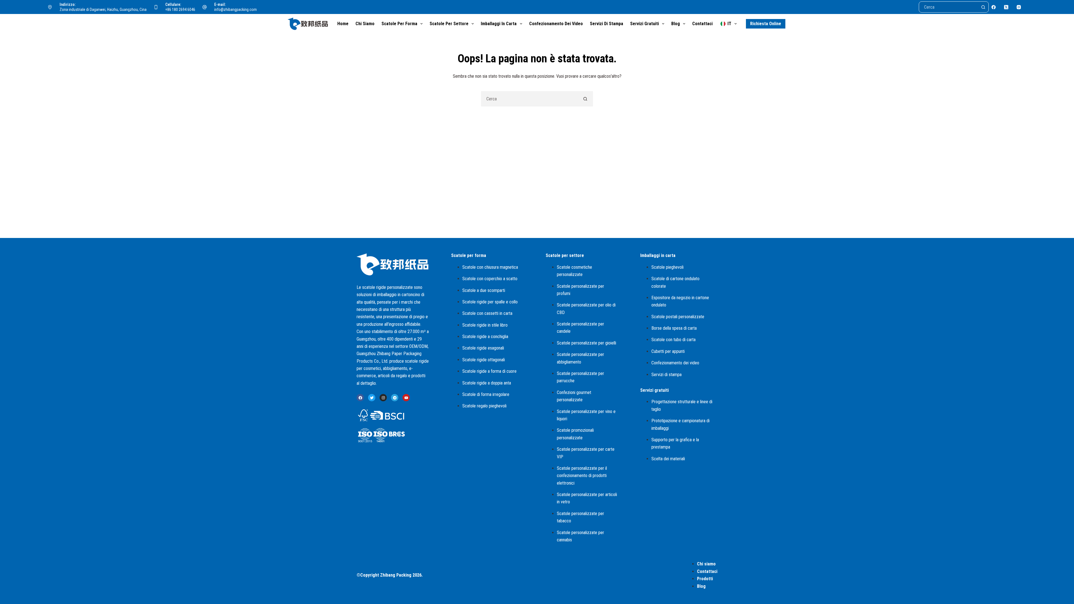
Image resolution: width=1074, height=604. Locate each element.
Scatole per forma (399, 23)
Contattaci (702, 23)
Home (342, 23)
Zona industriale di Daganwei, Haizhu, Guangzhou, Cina (103, 9)
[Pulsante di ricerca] (983, 7)
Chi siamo (365, 23)
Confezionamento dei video (556, 23)
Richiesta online (765, 23)
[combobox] (529, 99)
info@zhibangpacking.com (235, 9)
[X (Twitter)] (1006, 7)
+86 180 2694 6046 (180, 9)
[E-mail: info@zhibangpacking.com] (204, 7)
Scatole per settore (449, 23)
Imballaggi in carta (499, 23)
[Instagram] (1019, 7)
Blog (675, 23)
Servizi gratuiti (644, 23)
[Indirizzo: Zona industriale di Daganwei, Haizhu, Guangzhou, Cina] (50, 7)
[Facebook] (993, 7)
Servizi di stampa (606, 23)
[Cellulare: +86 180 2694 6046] (156, 7)
